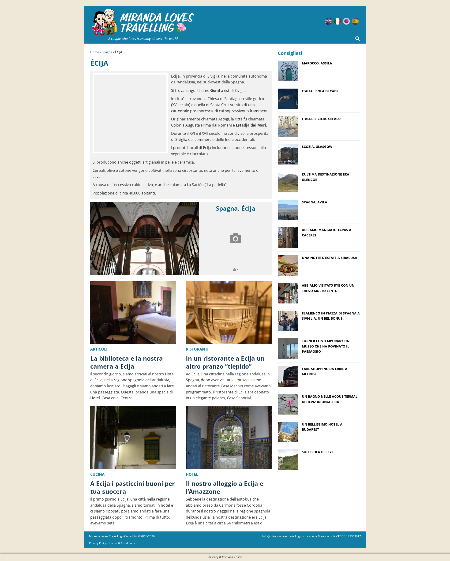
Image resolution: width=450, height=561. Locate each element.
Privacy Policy (98, 543)
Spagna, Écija (235, 208)
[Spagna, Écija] (144, 238)
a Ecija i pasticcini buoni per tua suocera (132, 487)
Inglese (328, 21)
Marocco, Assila (317, 63)
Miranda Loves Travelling (105, 536)
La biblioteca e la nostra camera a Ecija (126, 362)
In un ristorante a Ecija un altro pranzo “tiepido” (225, 362)
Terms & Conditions (122, 543)
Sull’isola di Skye (318, 452)
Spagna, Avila (314, 202)
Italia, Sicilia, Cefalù (321, 118)
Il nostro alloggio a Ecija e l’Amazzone (224, 487)
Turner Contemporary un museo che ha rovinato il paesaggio (325, 346)
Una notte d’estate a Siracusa (329, 257)
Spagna (107, 52)
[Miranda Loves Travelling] (143, 22)
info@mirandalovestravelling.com (284, 536)
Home (94, 52)
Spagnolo (355, 21)
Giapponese (346, 21)
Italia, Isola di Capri (321, 91)
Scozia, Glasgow (317, 146)
